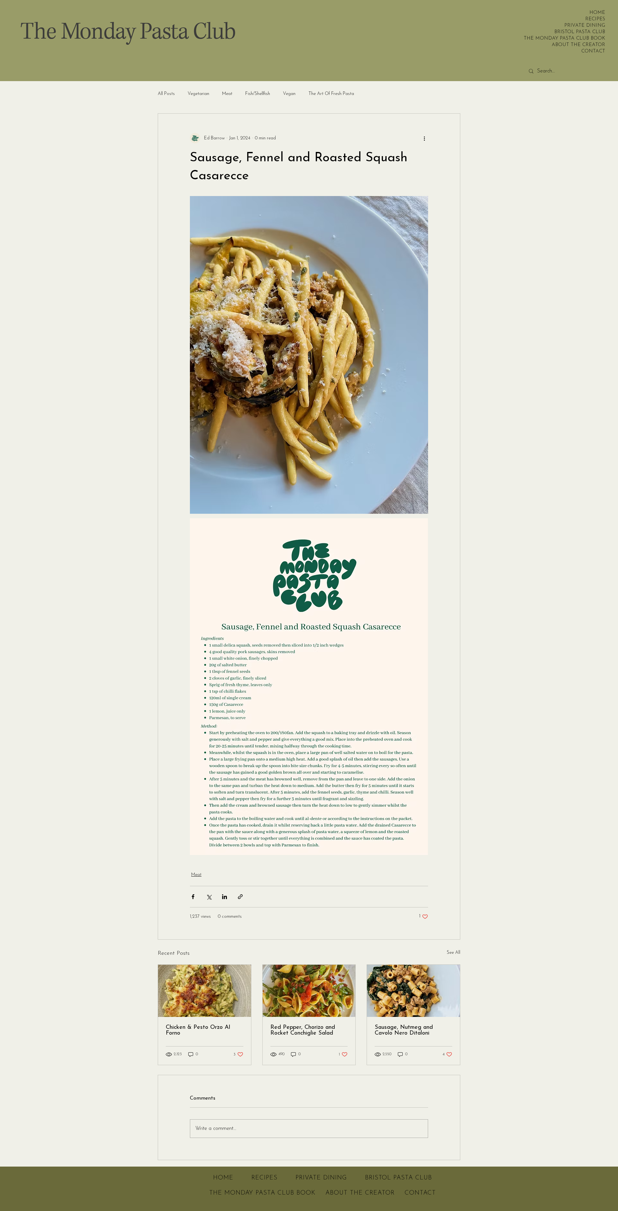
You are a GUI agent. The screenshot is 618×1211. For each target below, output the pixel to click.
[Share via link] (240, 897)
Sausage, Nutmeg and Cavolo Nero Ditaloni (404, 1030)
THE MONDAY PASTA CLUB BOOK (585, 38)
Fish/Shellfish (257, 93)
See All (453, 952)
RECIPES (595, 19)
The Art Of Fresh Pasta (331, 93)
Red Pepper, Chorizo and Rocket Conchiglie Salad (302, 1030)
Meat (227, 93)
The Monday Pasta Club (127, 32)
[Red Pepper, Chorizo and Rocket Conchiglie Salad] (309, 991)
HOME (597, 12)
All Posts (166, 93)
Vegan (289, 93)
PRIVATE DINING (585, 25)
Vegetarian (198, 93)
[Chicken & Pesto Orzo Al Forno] (204, 991)
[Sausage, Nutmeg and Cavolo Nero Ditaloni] (413, 991)
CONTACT (593, 51)
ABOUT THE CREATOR (585, 44)
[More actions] (424, 138)
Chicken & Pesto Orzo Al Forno (198, 1030)
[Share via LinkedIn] (224, 897)
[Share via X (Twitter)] (209, 897)
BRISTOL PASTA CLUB (585, 32)
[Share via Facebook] (193, 897)
